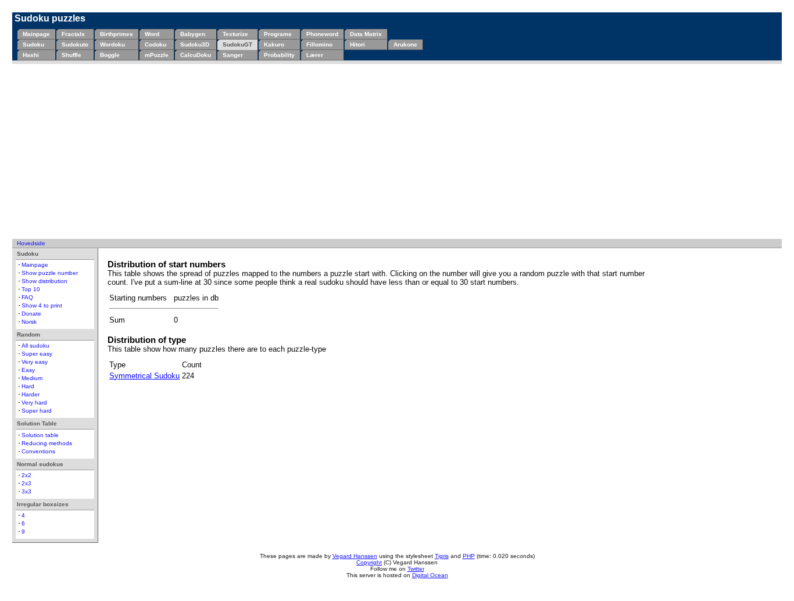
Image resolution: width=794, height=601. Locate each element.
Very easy (35, 362)
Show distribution (44, 281)
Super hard (37, 410)
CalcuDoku (195, 55)
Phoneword (322, 34)
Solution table (40, 435)
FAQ (27, 297)
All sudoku (35, 345)
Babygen (192, 34)
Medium (32, 378)
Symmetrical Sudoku (144, 375)
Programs (278, 34)
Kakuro (274, 44)
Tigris (442, 556)
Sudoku (33, 44)
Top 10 (31, 289)
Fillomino (319, 44)
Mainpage (36, 34)
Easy (28, 370)
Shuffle (71, 55)
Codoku (155, 44)
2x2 (26, 475)
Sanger (233, 55)
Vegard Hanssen (354, 556)
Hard (28, 386)
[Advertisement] (397, 151)
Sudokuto (75, 44)
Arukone (405, 44)
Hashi (31, 55)
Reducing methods (47, 443)
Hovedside (31, 243)
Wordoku (112, 44)
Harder (31, 394)
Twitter (415, 569)
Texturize (235, 34)
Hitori (357, 44)
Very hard (34, 402)
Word (152, 34)
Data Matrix (366, 34)
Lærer (314, 55)
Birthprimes (116, 34)
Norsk (29, 322)
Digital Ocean (430, 575)
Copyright (369, 562)
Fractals (73, 34)
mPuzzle (157, 55)
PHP (469, 556)
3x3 (26, 491)
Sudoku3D (194, 44)
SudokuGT (237, 44)
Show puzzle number (50, 273)
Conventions (38, 451)
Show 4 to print (42, 305)
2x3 (26, 483)
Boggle (110, 55)
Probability (279, 55)
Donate (31, 313)
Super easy (37, 353)
